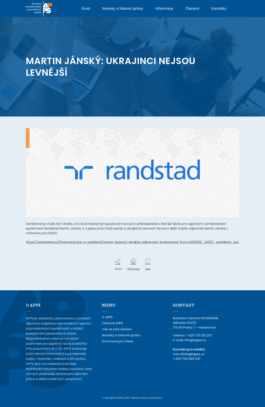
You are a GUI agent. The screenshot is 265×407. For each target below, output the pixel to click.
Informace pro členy (117, 341)
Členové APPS (112, 323)
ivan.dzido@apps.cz (188, 354)
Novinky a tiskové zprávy (121, 335)
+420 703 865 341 (186, 359)
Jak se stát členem (117, 329)
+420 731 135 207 (199, 335)
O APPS (107, 317)
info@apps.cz (195, 340)
